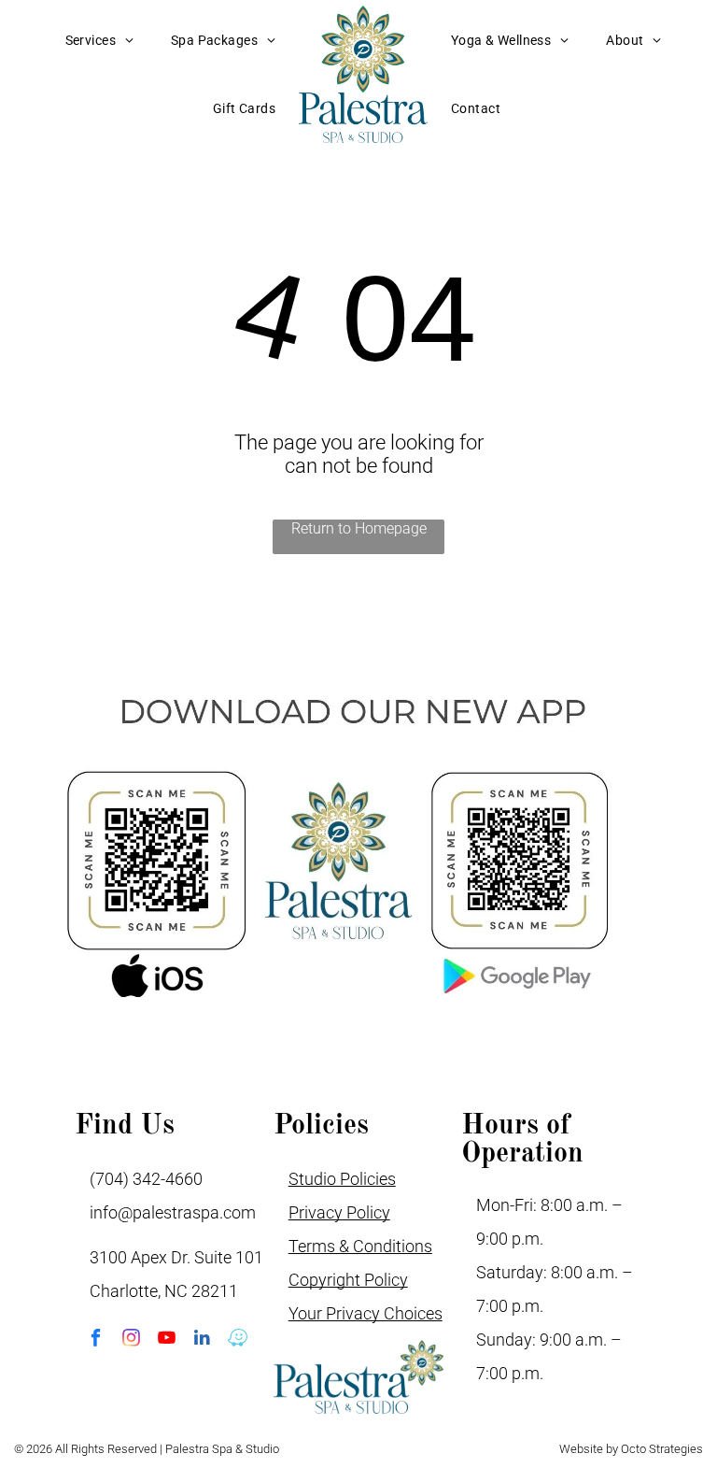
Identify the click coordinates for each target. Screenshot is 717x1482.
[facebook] (95, 1340)
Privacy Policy (339, 1212)
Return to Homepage (359, 528)
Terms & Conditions (360, 1246)
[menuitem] (99, 40)
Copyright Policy (348, 1280)
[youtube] (166, 1340)
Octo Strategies (662, 1449)
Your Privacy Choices (365, 1313)
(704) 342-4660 (146, 1179)
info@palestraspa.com (173, 1212)
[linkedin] (202, 1340)
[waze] (237, 1340)
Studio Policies (342, 1179)
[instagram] (131, 1340)
